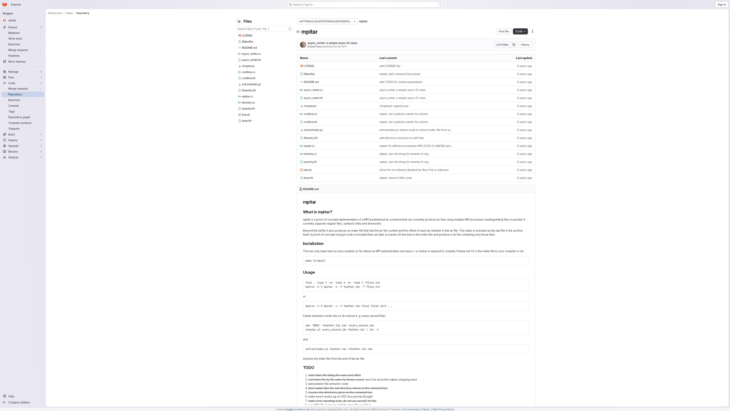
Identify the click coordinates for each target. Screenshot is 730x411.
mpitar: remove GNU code (395, 177)
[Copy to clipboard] (525, 261)
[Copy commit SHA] (514, 45)
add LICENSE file (389, 66)
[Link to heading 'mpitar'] (318, 202)
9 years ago (524, 66)
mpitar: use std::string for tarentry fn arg (403, 153)
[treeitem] (265, 36)
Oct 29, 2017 (340, 46)
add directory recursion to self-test (401, 137)
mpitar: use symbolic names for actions (403, 113)
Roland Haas (315, 46)
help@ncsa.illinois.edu (297, 409)
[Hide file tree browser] (239, 21)
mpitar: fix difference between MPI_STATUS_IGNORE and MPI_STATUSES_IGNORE (416, 145)
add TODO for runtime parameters (400, 82)
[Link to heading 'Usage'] (317, 272)
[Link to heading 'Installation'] (326, 243)
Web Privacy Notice (443, 409)
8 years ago (524, 90)
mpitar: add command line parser (400, 74)
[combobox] (264, 29)
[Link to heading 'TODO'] (316, 367)
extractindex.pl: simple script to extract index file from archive (416, 129)
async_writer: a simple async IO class (332, 43)
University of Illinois (419, 409)
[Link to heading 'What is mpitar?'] (334, 211)
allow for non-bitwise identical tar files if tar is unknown (414, 169)
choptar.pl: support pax (394, 106)
